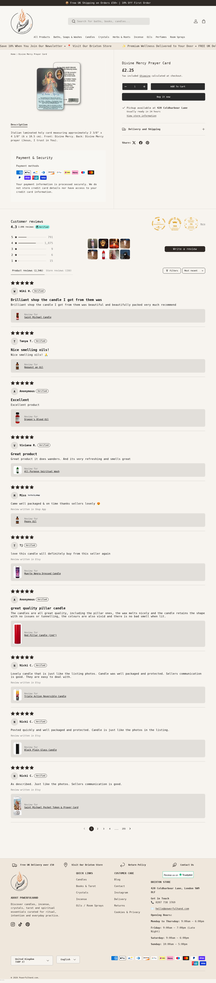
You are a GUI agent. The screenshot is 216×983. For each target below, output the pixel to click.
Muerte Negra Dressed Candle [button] (42, 573)
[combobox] (109, 21)
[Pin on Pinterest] (147, 142)
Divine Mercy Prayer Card (33, 54)
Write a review (185, 249)
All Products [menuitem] (42, 37)
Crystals (82, 892)
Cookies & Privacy (127, 912)
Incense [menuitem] (138, 37)
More (202, 224)
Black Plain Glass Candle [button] (40, 749)
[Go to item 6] (103, 254)
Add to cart (177, 86)
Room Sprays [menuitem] (177, 37)
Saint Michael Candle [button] (37, 317)
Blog (117, 879)
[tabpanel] (58, 136)
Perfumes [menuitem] (161, 37)
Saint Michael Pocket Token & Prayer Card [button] (51, 807)
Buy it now (163, 97)
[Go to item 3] (114, 244)
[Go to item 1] (93, 244)
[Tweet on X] (134, 142)
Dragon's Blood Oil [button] (36, 419)
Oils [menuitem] (149, 37)
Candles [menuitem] (90, 37)
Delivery (120, 899)
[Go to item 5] (93, 254)
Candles (81, 879)
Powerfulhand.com (28, 978)
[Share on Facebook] (140, 142)
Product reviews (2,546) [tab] (27, 270)
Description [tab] (19, 124)
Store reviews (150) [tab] (59, 270)
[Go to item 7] (114, 254)
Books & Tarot (86, 886)
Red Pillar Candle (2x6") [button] (40, 635)
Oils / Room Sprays (89, 905)
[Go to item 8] (125, 254)
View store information (141, 116)
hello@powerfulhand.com (172, 908)
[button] (203, 21)
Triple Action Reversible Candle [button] (45, 696)
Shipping (145, 76)
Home (13, 54)
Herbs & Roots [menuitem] (121, 37)
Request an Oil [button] (33, 367)
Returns (119, 905)
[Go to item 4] (125, 244)
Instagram (121, 892)
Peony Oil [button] (30, 521)
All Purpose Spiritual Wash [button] (41, 471)
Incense (81, 899)
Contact (119, 886)
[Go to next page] (131, 828)
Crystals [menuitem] (103, 37)
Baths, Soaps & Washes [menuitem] (67, 37)
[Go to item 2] (103, 244)
